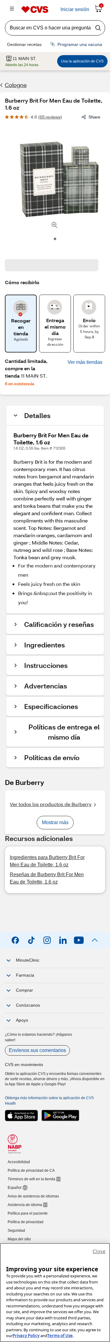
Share (94, 117)
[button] (85, 362)
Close (99, 1251)
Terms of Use (60, 1335)
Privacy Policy (26, 1335)
